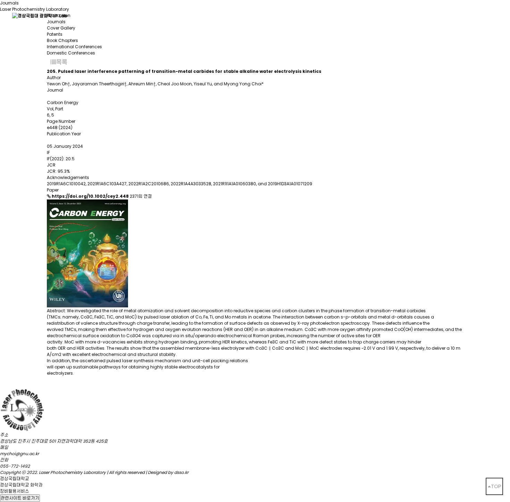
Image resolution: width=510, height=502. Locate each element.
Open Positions (475, 15)
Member (155, 15)
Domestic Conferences (71, 53)
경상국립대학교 (14, 479)
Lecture (417, 15)
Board (201, 15)
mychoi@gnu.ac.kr (19, 454)
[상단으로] (494, 486)
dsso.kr (181, 472)
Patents (54, 34)
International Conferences (74, 47)
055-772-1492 (15, 466)
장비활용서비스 (14, 491)
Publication (365, 15)
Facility (245, 15)
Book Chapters (62, 40)
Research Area (302, 15)
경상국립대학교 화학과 (21, 485)
